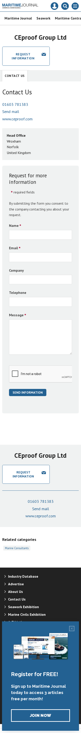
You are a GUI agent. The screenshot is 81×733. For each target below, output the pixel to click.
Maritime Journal (18, 18)
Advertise (16, 584)
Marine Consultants (17, 548)
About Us (15, 591)
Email (13, 248)
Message (16, 315)
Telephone (17, 292)
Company (16, 270)
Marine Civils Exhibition (27, 614)
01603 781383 (15, 104)
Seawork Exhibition (23, 607)
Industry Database (23, 576)
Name (14, 225)
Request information (23, 56)
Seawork (43, 18)
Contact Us (15, 76)
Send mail (10, 111)
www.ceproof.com (17, 118)
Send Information (28, 392)
